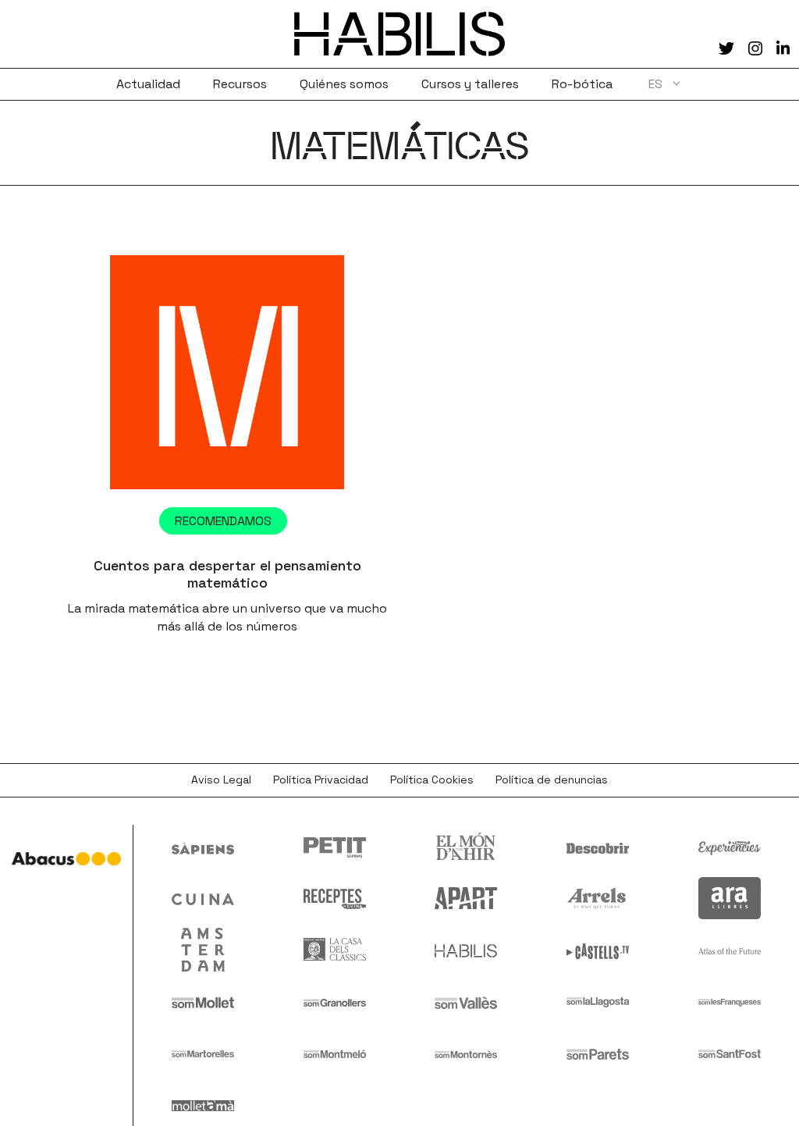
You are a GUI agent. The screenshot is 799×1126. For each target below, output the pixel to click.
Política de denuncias (551, 780)
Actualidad (148, 84)
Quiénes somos (344, 84)
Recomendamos (223, 521)
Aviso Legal (221, 780)
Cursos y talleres (470, 84)
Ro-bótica (582, 84)
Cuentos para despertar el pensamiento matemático (227, 573)
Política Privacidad (320, 780)
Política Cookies (432, 780)
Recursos (240, 84)
